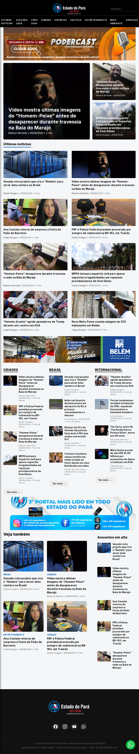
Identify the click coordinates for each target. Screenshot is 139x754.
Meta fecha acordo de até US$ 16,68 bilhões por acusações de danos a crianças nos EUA (122, 456)
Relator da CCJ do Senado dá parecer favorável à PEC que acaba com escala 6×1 (76, 433)
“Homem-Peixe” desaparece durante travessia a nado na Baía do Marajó (31, 437)
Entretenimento (96, 20)
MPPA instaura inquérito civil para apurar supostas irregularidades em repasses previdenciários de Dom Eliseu (30, 465)
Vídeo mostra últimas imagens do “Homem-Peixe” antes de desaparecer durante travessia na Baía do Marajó (31, 384)
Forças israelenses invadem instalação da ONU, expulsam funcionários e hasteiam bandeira (122, 406)
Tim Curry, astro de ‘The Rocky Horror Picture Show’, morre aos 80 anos (122, 431)
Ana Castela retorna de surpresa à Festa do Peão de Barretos (121, 607)
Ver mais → (13, 492)
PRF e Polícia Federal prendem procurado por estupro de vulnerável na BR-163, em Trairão (31, 412)
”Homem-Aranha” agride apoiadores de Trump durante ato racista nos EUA (121, 381)
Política (75, 20)
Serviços (132, 20)
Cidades (46, 20)
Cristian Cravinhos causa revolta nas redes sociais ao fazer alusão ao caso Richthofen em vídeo (76, 459)
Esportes (61, 20)
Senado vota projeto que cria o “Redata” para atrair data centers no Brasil (76, 381)
